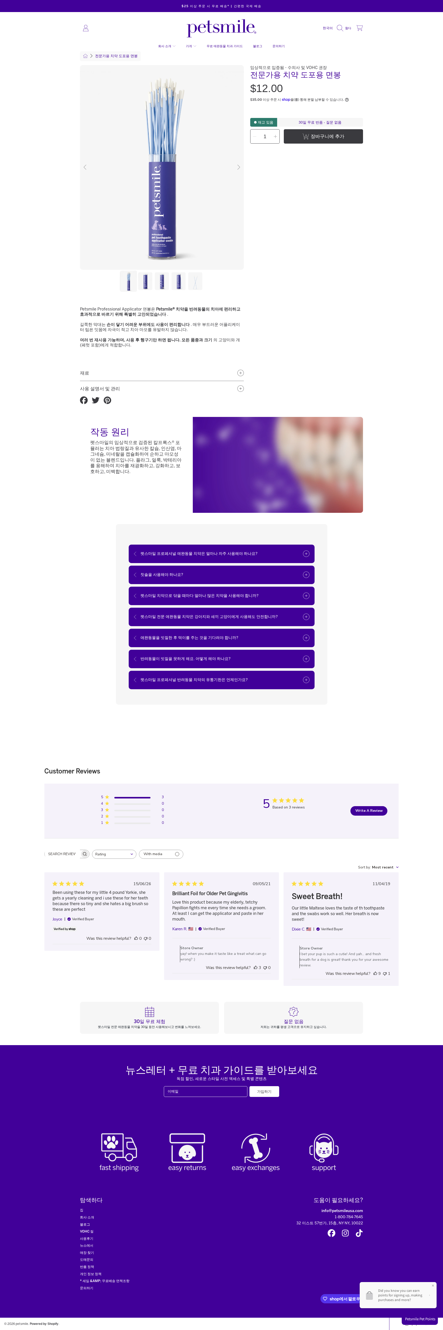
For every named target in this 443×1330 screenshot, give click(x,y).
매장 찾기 (87, 1253)
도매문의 (86, 1260)
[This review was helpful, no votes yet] (136, 938)
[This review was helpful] (255, 968)
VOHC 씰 (87, 1231)
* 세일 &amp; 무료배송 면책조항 (104, 1281)
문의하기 (86, 1288)
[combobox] (114, 854)
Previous (85, 167)
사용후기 (86, 1239)
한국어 (328, 28)
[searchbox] (62, 853)
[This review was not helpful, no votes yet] (145, 938)
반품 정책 (87, 1267)
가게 (189, 46)
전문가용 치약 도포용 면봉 (116, 56)
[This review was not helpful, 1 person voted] (385, 973)
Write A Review (369, 810)
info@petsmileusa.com (342, 1210)
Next (238, 167)
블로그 (85, 1224)
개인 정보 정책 (91, 1274)
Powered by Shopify (44, 1324)
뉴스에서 (86, 1245)
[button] (345, 28)
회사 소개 (165, 46)
